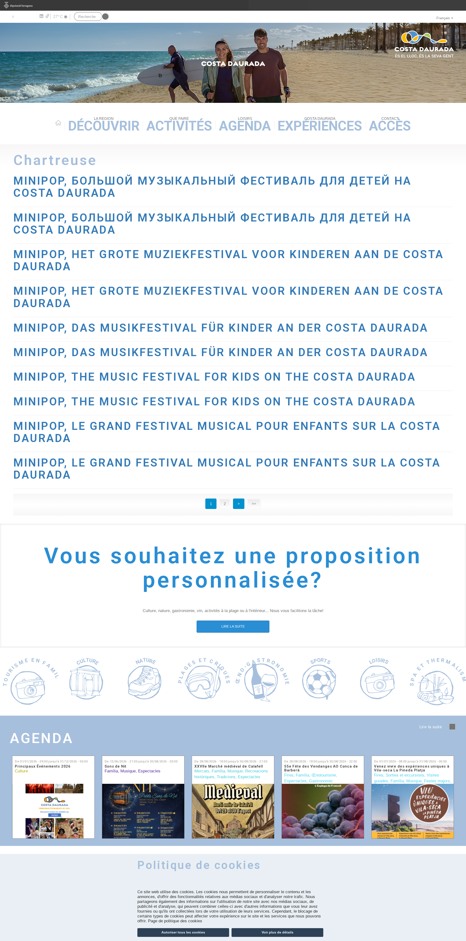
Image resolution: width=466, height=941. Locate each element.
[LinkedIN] (41, 16)
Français (443, 18)
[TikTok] (47, 16)
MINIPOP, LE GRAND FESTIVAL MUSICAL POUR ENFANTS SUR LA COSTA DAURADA (227, 432)
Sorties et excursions (405, 775)
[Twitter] (13, 16)
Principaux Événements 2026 (43, 766)
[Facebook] (20, 16)
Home (58, 122)
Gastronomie (320, 781)
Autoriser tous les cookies (183, 932)
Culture (21, 771)
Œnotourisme (324, 775)
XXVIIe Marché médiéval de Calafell (228, 766)
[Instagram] (34, 16)
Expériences (320, 125)
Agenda (245, 125)
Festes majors (437, 781)
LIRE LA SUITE (233, 626)
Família (111, 771)
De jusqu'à (51, 761)
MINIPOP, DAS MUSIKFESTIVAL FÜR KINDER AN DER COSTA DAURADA (220, 327)
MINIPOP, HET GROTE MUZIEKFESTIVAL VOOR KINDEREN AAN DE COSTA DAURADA (228, 260)
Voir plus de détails (277, 932)
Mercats (201, 771)
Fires (288, 775)
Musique (128, 771)
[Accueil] (233, 63)
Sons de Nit (115, 766)
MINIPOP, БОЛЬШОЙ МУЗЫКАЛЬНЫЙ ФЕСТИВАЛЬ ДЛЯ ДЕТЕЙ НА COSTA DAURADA (212, 186)
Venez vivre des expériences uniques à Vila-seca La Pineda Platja (411, 768)
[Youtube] (27, 16)
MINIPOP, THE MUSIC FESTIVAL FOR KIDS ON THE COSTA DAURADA (214, 376)
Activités (179, 125)
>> (254, 504)
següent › (452, 727)
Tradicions (226, 777)
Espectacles (149, 771)
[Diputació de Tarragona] (233, 5)
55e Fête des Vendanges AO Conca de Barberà (321, 768)
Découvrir (104, 125)
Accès (390, 125)
